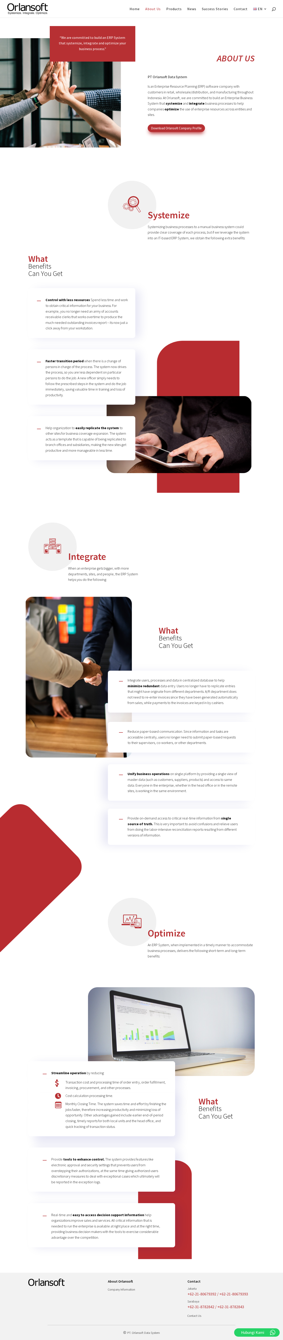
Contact (241, 9)
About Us (153, 9)
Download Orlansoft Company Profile (176, 128)
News (191, 9)
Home (135, 9)
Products (174, 9)
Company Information (121, 1289)
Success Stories (215, 9)
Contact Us (194, 1316)
